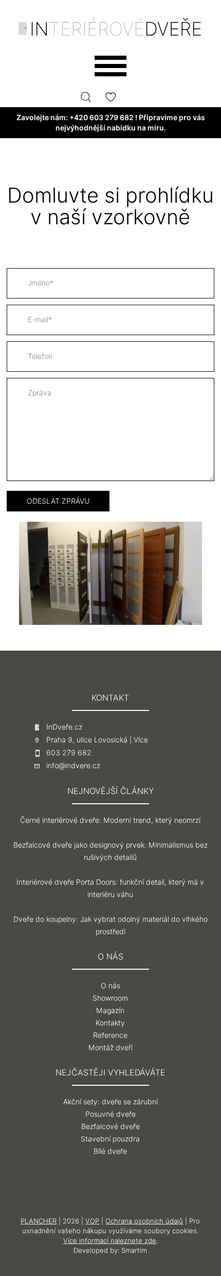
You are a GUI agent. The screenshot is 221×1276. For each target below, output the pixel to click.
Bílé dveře (110, 1151)
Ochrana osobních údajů (144, 1221)
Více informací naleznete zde (109, 1240)
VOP (92, 1221)
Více (141, 740)
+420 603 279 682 (101, 117)
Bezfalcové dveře (110, 1126)
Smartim (134, 1250)
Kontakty (110, 1023)
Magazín (110, 1010)
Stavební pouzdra (110, 1139)
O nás (110, 986)
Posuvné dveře (110, 1114)
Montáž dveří (110, 1047)
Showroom (110, 998)
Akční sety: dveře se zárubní (110, 1102)
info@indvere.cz (73, 765)
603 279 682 (68, 753)
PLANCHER (39, 1221)
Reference (110, 1035)
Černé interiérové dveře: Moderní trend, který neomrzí (110, 820)
